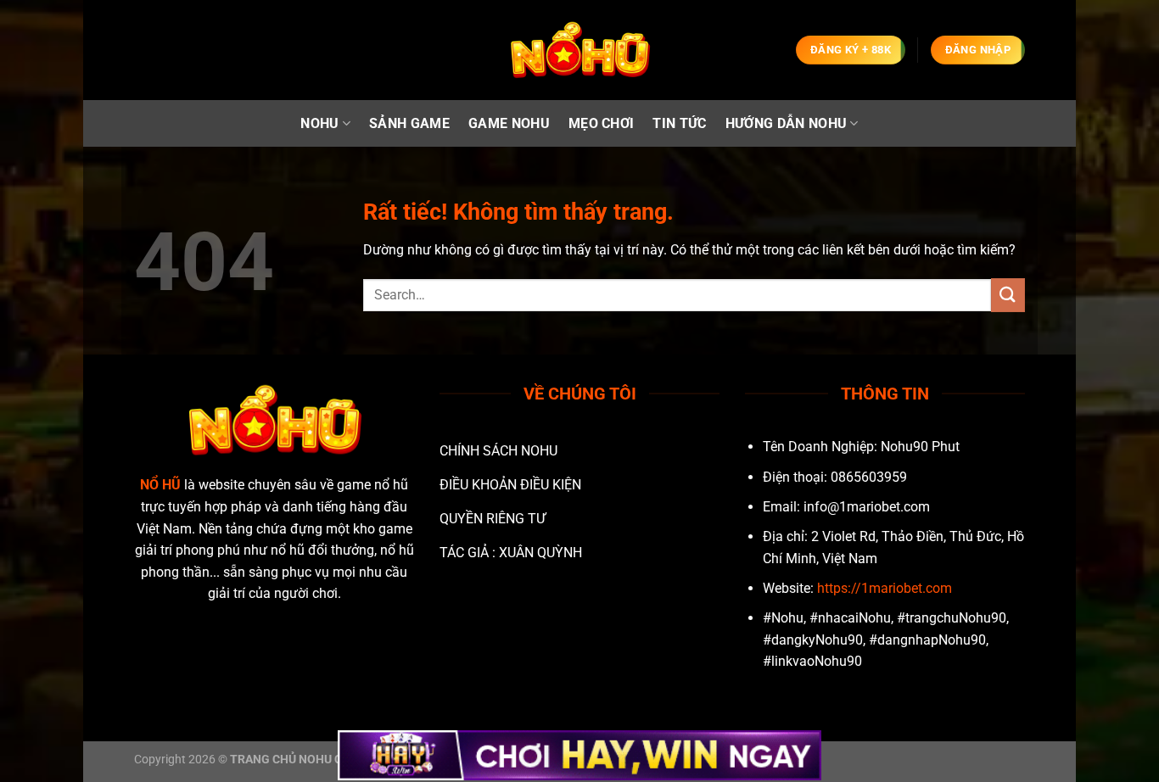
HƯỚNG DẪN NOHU (786, 123)
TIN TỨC (679, 123)
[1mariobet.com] (579, 50)
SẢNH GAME (409, 123)
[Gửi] (1008, 294)
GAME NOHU (509, 123)
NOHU (319, 123)
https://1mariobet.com (884, 588)
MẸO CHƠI (601, 123)
